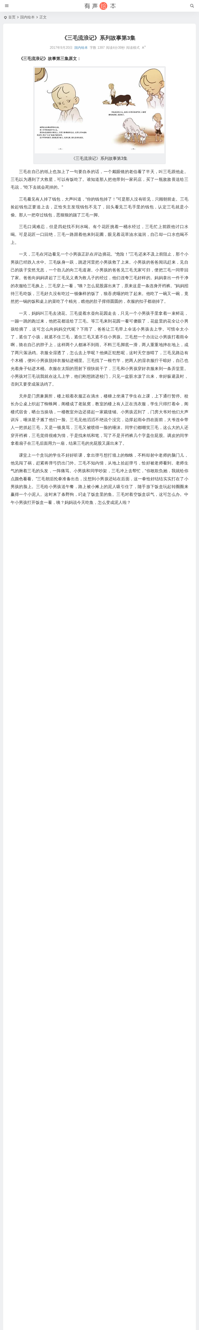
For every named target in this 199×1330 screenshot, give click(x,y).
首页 (12, 17)
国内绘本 (27, 17)
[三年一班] (99, 6)
